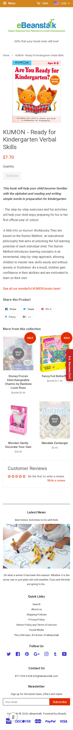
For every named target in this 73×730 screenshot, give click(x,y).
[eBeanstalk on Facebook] (18, 654)
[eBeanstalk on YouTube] (64, 654)
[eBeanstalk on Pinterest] (27, 654)
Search (36, 604)
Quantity (8, 166)
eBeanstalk (35, 713)
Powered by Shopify (54, 713)
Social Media (36, 629)
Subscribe (60, 702)
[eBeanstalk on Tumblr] (55, 654)
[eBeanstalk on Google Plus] (37, 654)
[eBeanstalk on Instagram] (46, 654)
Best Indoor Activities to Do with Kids (36, 519)
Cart (45, 3)
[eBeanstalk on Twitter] (9, 654)
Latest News (36, 512)
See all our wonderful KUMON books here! (32, 288)
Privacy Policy (36, 619)
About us (36, 609)
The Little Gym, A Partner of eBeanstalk (36, 635)
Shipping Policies (37, 614)
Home (6, 55)
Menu (11, 3)
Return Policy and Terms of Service (37, 624)
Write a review (56, 480)
